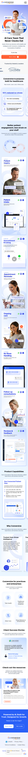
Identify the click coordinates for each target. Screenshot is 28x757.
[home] (7, 2)
